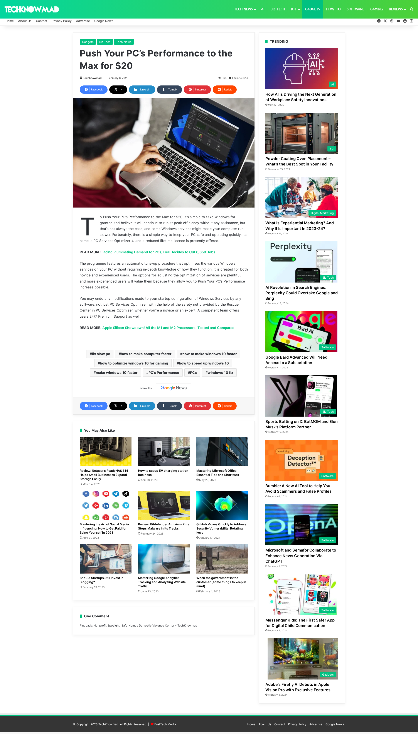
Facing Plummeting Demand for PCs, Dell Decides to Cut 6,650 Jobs (158, 252)
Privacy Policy (62, 21)
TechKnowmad (92, 78)
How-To (333, 9)
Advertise (83, 21)
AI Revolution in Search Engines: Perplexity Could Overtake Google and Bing (301, 293)
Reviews (396, 9)
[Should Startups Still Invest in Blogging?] (105, 559)
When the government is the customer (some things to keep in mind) (221, 582)
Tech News (243, 9)
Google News (103, 21)
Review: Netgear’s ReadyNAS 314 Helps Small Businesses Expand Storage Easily (104, 475)
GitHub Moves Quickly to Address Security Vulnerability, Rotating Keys (221, 528)
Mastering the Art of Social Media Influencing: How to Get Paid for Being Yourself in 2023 (104, 528)
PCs (193, 372)
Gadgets (312, 9)
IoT (294, 9)
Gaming (376, 9)
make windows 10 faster (117, 372)
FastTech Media (165, 724)
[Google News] (173, 388)
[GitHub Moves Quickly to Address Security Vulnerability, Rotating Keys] (222, 505)
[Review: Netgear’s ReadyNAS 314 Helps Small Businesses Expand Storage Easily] (105, 451)
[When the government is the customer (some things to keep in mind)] (222, 559)
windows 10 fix (220, 372)
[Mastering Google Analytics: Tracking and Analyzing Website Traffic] (164, 559)
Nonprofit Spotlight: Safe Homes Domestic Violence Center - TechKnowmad (145, 625)
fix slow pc (101, 354)
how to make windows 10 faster (209, 354)
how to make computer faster (146, 354)
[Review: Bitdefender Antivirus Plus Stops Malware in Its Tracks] (164, 505)
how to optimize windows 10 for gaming (134, 363)
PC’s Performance (163, 372)
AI (262, 9)
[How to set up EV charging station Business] (164, 451)
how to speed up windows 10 (204, 363)
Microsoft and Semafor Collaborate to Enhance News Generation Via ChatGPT (300, 555)
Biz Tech (277, 9)
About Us (25, 21)
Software (355, 9)
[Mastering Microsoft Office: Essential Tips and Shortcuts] (222, 451)
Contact (41, 21)
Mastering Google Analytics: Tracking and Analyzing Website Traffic (162, 582)
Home (9, 21)
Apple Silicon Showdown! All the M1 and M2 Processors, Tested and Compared (168, 327)
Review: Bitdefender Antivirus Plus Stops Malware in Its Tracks (163, 526)
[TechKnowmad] (31, 9)
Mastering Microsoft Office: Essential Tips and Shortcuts (217, 473)
